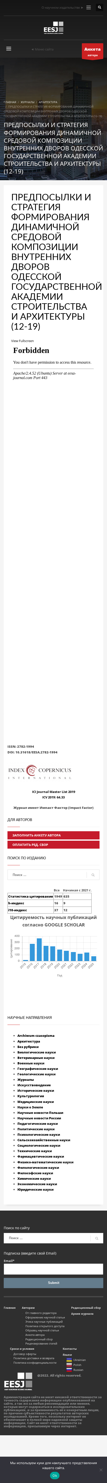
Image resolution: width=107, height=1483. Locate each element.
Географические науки (37, 1068)
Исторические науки (35, 1090)
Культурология (30, 1096)
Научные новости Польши (40, 1112)
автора (92, 51)
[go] (93, 875)
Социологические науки (38, 1145)
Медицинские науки (35, 1101)
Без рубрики (28, 1047)
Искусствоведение (34, 1085)
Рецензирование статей (41, 1343)
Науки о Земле (30, 1107)
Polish (77, 1365)
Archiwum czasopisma (35, 1035)
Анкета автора (35, 1335)
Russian (78, 1370)
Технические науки (34, 1151)
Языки (67, 1354)
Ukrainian (79, 1360)
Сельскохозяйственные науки (43, 1140)
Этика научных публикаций (44, 1321)
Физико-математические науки (45, 1162)
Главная (10, 1307)
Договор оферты (24, 1354)
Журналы (25, 1079)
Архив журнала (82, 1313)
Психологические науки (38, 1134)
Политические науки (35, 1129)
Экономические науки (37, 1184)
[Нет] (100, 1469)
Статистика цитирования (30, 896)
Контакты (70, 1349)
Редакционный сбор (39, 1339)
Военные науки (30, 1063)
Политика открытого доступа (44, 1326)
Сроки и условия (22, 1349)
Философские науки (35, 1173)
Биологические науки (36, 1052)
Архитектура (28, 1041)
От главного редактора (40, 1313)
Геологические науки (36, 1074)
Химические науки (34, 1178)
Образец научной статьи (42, 1330)
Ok (55, 1476)
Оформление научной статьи (45, 1317)
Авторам (28, 1307)
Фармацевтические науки (40, 1156)
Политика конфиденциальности (34, 1362)
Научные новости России (39, 1118)
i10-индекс (17, 910)
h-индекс (16, 903)
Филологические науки (38, 1167)
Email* (9, 1261)
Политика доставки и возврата (33, 1358)
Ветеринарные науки (35, 1057)
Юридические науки (35, 1189)
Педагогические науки (37, 1123)
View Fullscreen (22, 341)
